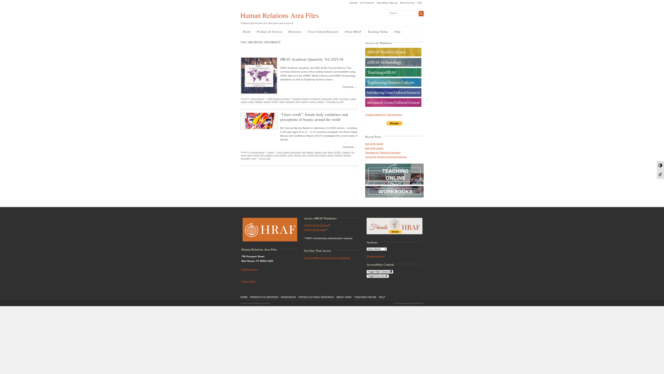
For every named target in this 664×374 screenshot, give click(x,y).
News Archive (407, 2)
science (313, 102)
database (259, 102)
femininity (338, 155)
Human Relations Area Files (279, 15)
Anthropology (295, 152)
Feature (271, 152)
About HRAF (352, 31)
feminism (347, 155)
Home (247, 31)
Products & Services (269, 31)
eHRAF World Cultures (317, 155)
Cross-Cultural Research (323, 31)
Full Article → (349, 87)
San (352, 152)
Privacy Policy (248, 281)
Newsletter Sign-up (387, 2)
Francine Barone (257, 99)
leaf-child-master (374, 143)
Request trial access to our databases (327, 257)
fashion (331, 155)
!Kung (279, 152)
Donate (353, 2)
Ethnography (327, 99)
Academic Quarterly (301, 99)
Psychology (344, 99)
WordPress (419, 303)
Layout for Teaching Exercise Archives (386, 156)
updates (320, 102)
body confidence (267, 155)
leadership (290, 102)
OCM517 (337, 152)
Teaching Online (378, 31)
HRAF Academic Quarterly (279, 99)
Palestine (346, 152)
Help (397, 31)
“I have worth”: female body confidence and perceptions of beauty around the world (314, 117)
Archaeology (315, 99)
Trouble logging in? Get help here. (384, 114)
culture (251, 102)
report (253, 158)
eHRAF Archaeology (315, 229)
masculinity (245, 158)
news (297, 102)
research (304, 102)
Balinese (309, 152)
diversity (267, 102)
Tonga (243, 155)
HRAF (335, 99)
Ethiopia (317, 152)
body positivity (281, 155)
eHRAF (275, 102)
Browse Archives (376, 256)
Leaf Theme (398, 303)
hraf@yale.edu (249, 269)
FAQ (419, 2)
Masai (330, 152)
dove (304, 155)
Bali (303, 152)
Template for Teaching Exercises (383, 152)
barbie (249, 155)
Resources (295, 31)
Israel (324, 152)
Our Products (367, 2)
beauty (256, 155)
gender (282, 102)
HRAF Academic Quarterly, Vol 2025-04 (311, 59)
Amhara (286, 152)
